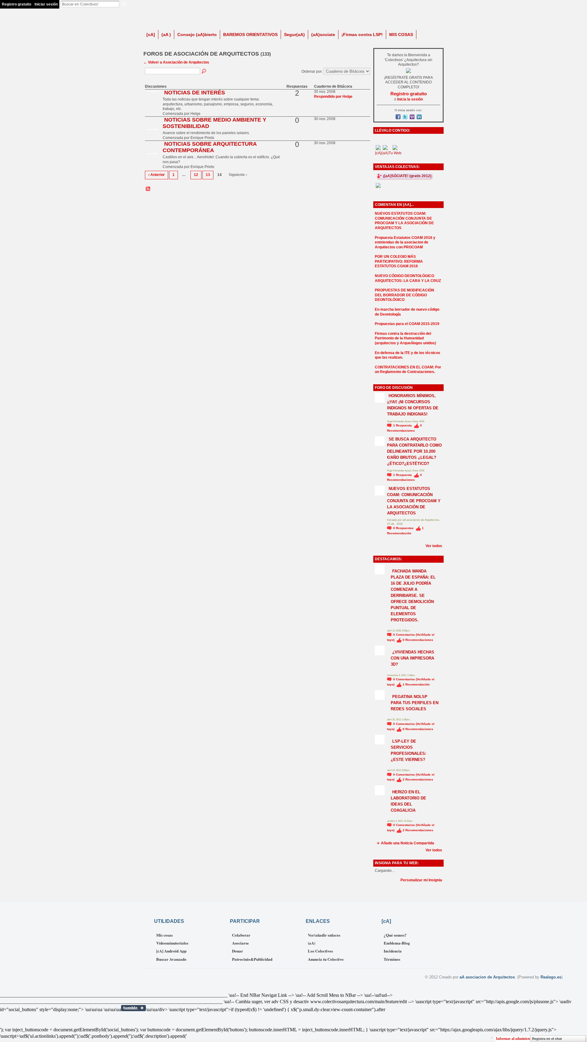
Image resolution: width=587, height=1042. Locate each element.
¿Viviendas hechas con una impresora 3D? (412, 658)
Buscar (124, 4)
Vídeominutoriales (172, 943)
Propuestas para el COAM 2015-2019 (407, 324)
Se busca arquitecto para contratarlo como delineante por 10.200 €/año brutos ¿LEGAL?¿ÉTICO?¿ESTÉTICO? (414, 451)
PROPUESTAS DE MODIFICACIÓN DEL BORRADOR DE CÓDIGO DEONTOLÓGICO (404, 295)
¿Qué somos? (395, 935)
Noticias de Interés (194, 93)
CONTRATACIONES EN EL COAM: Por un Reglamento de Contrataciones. (408, 369)
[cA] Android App (171, 951)
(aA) (311, 943)
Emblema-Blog (397, 943)
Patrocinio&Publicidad (252, 959)
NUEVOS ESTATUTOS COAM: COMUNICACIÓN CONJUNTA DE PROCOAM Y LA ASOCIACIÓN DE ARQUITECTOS (404, 220)
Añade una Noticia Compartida (407, 843)
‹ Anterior (156, 175)
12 (196, 175)
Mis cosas (164, 935)
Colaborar (241, 935)
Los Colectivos (320, 951)
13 (208, 175)
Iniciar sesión (46, 4)
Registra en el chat (547, 1038)
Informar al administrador (517, 1039)
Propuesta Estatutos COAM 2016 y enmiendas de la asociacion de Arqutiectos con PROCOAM (405, 242)
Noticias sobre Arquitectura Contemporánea (210, 147)
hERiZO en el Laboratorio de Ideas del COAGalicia (408, 801)
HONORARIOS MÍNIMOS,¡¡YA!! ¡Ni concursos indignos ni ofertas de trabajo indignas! (412, 404)
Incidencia (393, 951)
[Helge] (152, 103)
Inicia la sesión (410, 99)
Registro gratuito (16, 4)
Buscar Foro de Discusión (204, 71)
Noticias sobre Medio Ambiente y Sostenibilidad (214, 123)
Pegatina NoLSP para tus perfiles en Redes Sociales (414, 702)
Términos (392, 959)
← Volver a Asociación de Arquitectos (176, 62)
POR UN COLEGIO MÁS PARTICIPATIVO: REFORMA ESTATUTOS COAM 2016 (399, 261)
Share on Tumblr (133, 1008)
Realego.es (551, 977)
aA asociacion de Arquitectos (487, 977)
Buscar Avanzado (171, 959)
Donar (237, 951)
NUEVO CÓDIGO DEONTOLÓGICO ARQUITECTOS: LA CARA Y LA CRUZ (408, 278)
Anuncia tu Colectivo (326, 959)
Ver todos (434, 546)
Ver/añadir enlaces (324, 935)
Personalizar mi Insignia (421, 880)
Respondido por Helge (333, 96)
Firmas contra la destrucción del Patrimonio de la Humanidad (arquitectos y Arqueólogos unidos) (405, 338)
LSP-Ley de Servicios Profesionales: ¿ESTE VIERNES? (408, 750)
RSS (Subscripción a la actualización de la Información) (148, 189)
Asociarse (240, 943)
